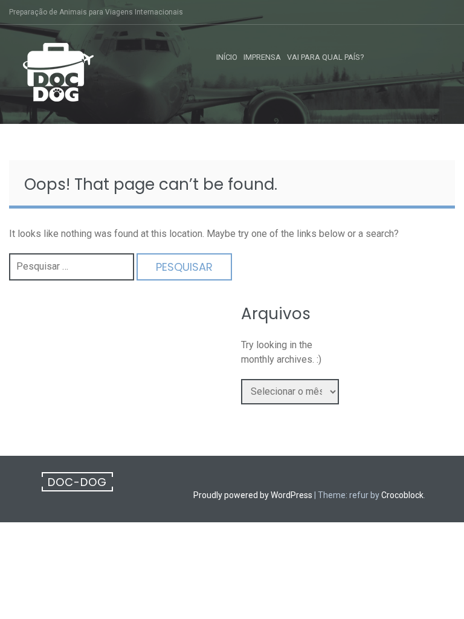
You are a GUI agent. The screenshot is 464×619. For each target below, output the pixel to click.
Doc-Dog (77, 482)
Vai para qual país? (325, 57)
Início (226, 57)
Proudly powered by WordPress (252, 495)
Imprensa (262, 57)
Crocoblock (402, 495)
